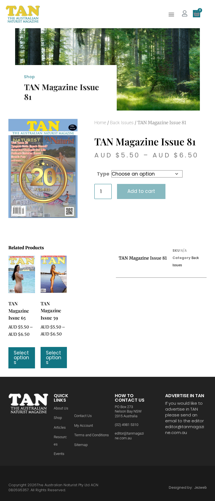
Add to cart (141, 191)
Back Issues (122, 122)
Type (103, 174)
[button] (171, 14)
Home (100, 122)
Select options (21, 357)
